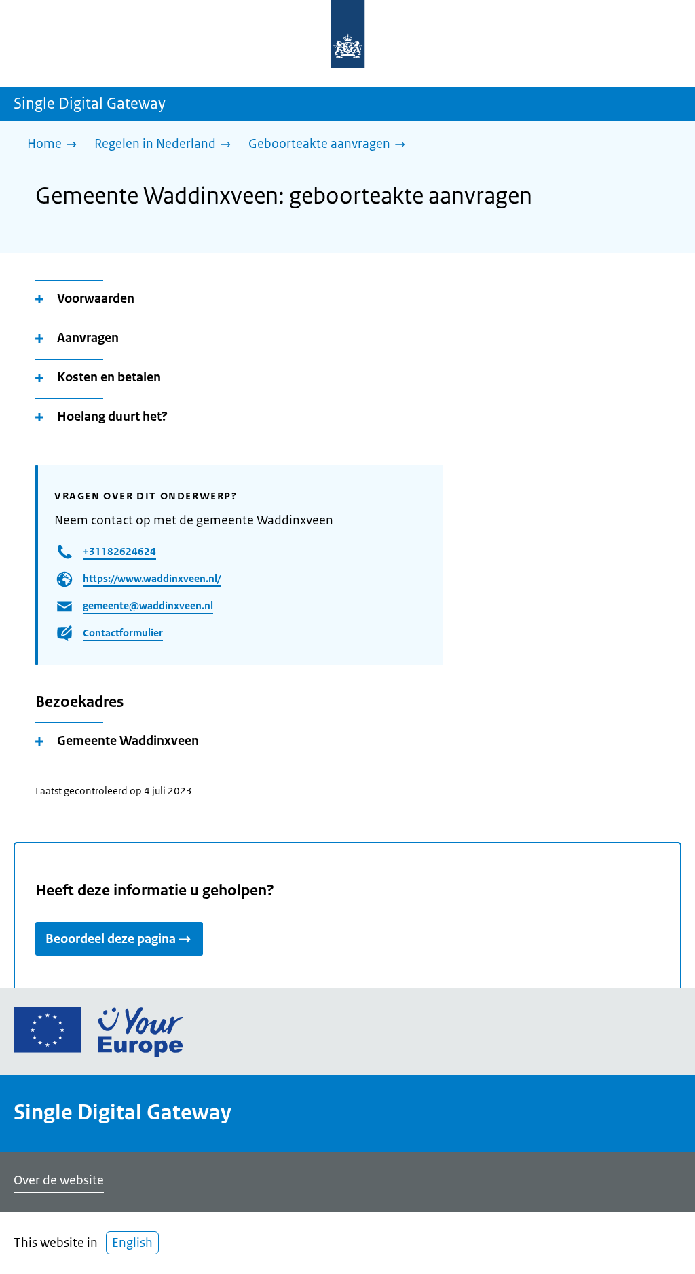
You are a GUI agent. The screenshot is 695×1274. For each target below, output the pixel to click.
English (132, 1243)
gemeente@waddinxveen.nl (148, 605)
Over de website (59, 1180)
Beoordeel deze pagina (110, 939)
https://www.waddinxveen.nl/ (152, 578)
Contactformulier (123, 632)
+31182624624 (119, 551)
